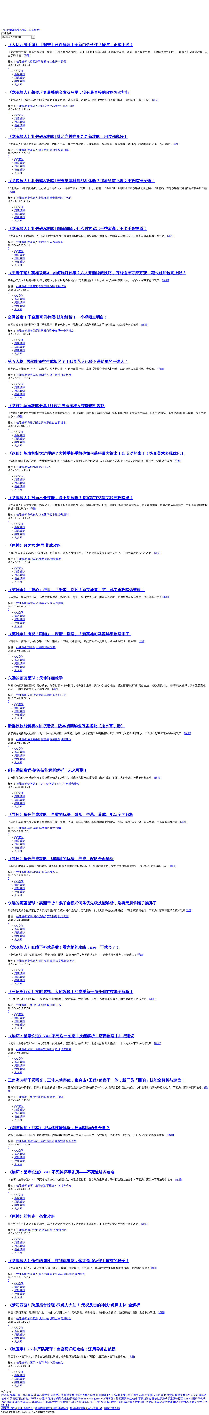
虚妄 (63, 422)
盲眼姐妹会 (144, 1398)
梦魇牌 (43, 1398)
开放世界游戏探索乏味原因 (167, 1398)
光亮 (147, 1395)
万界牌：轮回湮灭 (115, 1398)
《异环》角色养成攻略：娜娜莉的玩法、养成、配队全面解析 (61, 859)
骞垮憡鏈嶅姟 (43, 1408)
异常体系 (49, 1362)
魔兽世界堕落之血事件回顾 (79, 1395)
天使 (30, 695)
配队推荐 (55, 828)
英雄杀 (31, 603)
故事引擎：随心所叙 (21, 1395)
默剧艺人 (44, 374)
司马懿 (40, 647)
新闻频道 (14, 29)
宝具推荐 (58, 603)
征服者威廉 (54, 1398)
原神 (30, 558)
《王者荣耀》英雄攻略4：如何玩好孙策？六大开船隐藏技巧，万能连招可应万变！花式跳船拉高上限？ (97, 273)
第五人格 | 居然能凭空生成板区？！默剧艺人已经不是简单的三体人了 (68, 361)
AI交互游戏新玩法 (81, 1402)
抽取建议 (66, 739)
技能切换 (66, 374)
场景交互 (169, 1395)
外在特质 (55, 374)
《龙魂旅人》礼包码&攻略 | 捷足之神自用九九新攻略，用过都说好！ (68, 136)
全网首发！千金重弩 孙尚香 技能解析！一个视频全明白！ (58, 317)
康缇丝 (50, 1141)
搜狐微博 (19, 81)
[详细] (27, 55)
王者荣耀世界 (35, 330)
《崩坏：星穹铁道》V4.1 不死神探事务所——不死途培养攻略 (61, 1172)
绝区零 (31, 1362)
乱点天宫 (63, 916)
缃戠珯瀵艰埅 (112, 1408)
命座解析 (55, 558)
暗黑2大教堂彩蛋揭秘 (116, 1402)
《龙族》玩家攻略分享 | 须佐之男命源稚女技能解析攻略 (56, 405)
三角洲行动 (33, 1005)
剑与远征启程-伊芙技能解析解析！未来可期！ (48, 770)
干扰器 (59, 1097)
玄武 (41, 242)
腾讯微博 (19, 77)
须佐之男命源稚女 (43, 422)
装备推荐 (69, 960)
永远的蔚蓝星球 (42, 695)
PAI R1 (5, 1405)
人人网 (18, 84)
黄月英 (40, 603)
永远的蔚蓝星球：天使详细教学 (35, 678)
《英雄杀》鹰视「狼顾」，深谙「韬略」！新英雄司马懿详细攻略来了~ (69, 634)
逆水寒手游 (33, 739)
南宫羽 (40, 1362)
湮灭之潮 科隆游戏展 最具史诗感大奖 (151, 1402)
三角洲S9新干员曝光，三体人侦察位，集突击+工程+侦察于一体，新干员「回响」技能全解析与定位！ (96, 1080)
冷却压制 (63, 514)
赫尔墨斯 (55, 150)
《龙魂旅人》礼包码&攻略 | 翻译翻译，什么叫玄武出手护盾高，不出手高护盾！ (77, 228)
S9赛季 (45, 1005)
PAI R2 (188, 1398)
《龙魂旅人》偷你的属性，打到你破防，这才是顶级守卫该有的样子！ (68, 1261)
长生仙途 (132, 1398)
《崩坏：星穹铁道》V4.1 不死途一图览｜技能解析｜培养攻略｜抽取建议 (71, 1036)
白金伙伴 (55, 61)
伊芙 (65, 783)
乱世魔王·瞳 (45, 960)
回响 (52, 1005)
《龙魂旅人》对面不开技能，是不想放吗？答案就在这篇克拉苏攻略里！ (70, 498)
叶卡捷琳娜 (56, 197)
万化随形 (52, 916)
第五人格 (32, 374)
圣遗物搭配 (59, 1229)
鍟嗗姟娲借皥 (60, 1408)
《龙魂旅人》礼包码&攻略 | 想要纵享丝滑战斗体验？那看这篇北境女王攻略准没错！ (81, 181)
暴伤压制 (80, 1274)
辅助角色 (44, 828)
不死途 (50, 1049)
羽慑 (63, 61)
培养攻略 (66, 1049)
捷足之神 (44, 150)
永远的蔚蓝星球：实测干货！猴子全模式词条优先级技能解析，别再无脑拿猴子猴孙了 (82, 903)
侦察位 (51, 1097)
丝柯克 (37, 1229)
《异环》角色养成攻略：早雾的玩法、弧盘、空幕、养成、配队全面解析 (70, 814)
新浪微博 (19, 74)
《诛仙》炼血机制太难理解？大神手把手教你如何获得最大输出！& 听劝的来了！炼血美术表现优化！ (96, 453)
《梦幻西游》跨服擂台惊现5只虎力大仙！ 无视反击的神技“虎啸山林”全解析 (74, 1305)
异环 (30, 828)
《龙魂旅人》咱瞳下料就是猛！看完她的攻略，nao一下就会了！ (64, 947)
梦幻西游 (32, 1318)
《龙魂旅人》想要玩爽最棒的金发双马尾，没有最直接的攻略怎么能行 (68, 92)
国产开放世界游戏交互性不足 (190, 1402)
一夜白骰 (98, 1402)
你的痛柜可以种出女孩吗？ (23, 1398)
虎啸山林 (55, 1318)
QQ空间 (19, 70)
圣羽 (54, 695)
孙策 (41, 286)
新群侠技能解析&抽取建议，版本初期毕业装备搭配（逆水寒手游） (66, 726)
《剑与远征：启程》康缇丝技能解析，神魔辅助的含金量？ (59, 1128)
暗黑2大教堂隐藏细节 (58, 1402)
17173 (4, 29)
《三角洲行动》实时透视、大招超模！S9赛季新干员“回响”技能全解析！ (70, 991)
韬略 (53, 647)
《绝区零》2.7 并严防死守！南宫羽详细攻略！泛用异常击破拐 (62, 1349)
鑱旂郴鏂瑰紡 (78, 1408)
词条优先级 (39, 916)
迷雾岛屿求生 (42, 1395)
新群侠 (45, 739)
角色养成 (44, 558)
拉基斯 (5, 1395)
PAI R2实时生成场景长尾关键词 (125, 1395)
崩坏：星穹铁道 (36, 1049)
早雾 (36, 828)
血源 (57, 422)
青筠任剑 (55, 739)
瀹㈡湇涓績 (94, 1408)
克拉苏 (42, 514)
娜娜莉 (37, 872)
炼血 (36, 466)
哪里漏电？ (38, 1402)
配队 (55, 872)
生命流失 (71, 1141)
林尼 (36, 558)
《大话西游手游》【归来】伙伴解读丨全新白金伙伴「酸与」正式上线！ (70, 45)
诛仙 (30, 466)
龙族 (30, 422)
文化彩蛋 (66, 1398)
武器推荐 (47, 1229)
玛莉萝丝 (44, 105)
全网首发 (68, 330)
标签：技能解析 (30, 29)
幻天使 (62, 695)
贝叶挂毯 (101, 1395)
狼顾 (47, 647)
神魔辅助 (60, 1141)
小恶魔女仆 (56, 105)
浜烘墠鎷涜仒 (25, 1408)
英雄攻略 (49, 286)
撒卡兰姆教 (156, 1395)
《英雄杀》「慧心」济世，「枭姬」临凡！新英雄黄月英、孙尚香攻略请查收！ (76, 590)
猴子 (30, 916)
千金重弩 (57, 330)
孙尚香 (48, 330)
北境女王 (44, 197)
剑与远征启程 (54, 783)
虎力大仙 (44, 1318)
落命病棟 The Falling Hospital (88, 1398)
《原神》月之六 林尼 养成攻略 (34, 545)
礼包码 (65, 150)
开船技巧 (61, 286)
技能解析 (21, 61)
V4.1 (57, 1049)
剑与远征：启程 (36, 783)
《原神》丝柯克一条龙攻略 (31, 1216)
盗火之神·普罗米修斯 (51, 1274)
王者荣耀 (32, 286)
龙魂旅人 (32, 105)
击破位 (59, 1362)
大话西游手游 (35, 61)
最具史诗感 (56, 1395)
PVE (41, 466)
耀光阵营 (74, 783)
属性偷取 (69, 1274)
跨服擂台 (66, 1318)
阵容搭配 (68, 105)
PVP (47, 466)
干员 (58, 1005)
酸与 (46, 61)
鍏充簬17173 (8, 1408)
